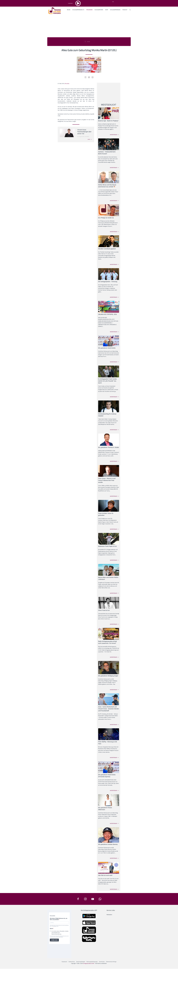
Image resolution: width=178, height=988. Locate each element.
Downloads (102, 961)
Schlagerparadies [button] (115, 10)
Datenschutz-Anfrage (111, 961)
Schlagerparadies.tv (78, 10)
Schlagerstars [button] (99, 10)
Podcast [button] (124, 10)
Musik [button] (68, 10)
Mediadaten (109, 914)
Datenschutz (72, 961)
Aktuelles (67, 83)
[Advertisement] (89, 25)
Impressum (64, 961)
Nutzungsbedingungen (92, 961)
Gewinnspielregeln (80, 961)
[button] (130, 9)
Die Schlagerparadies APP (89, 910)
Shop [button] (106, 10)
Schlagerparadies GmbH (88, 963)
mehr (89, 139)
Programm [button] (89, 10)
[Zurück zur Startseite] (54, 10)
